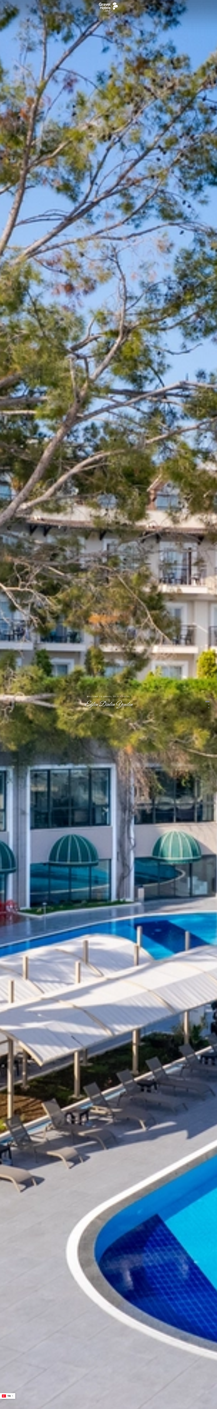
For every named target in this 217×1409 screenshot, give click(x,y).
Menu (7, 7)
